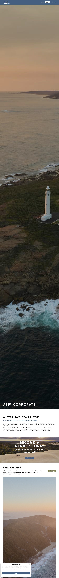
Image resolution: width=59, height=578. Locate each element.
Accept (15, 573)
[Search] (52, 2)
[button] (29, 564)
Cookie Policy (15, 575)
